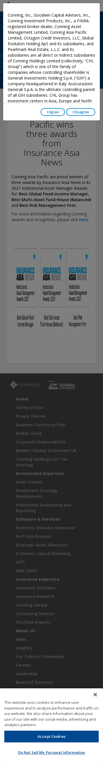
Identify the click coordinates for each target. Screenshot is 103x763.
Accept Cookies (51, 736)
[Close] (95, 694)
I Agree (53, 112)
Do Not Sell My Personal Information (51, 752)
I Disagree (80, 112)
